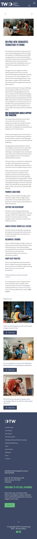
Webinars (8, 452)
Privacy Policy (21, 529)
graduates (27, 51)
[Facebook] (17, 532)
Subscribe (10, 505)
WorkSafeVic (9, 270)
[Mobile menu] (34, 3)
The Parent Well (10, 437)
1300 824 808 (9, 473)
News (6, 446)
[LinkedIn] (20, 532)
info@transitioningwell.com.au (16, 471)
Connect (7, 458)
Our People (8, 430)
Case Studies (9, 449)
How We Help (9, 427)
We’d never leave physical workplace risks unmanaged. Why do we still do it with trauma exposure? (18, 401)
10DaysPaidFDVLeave (11, 443)
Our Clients (8, 434)
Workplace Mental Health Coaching (16, 440)
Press (7, 455)
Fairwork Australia (15, 268)
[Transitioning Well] (10, 3)
